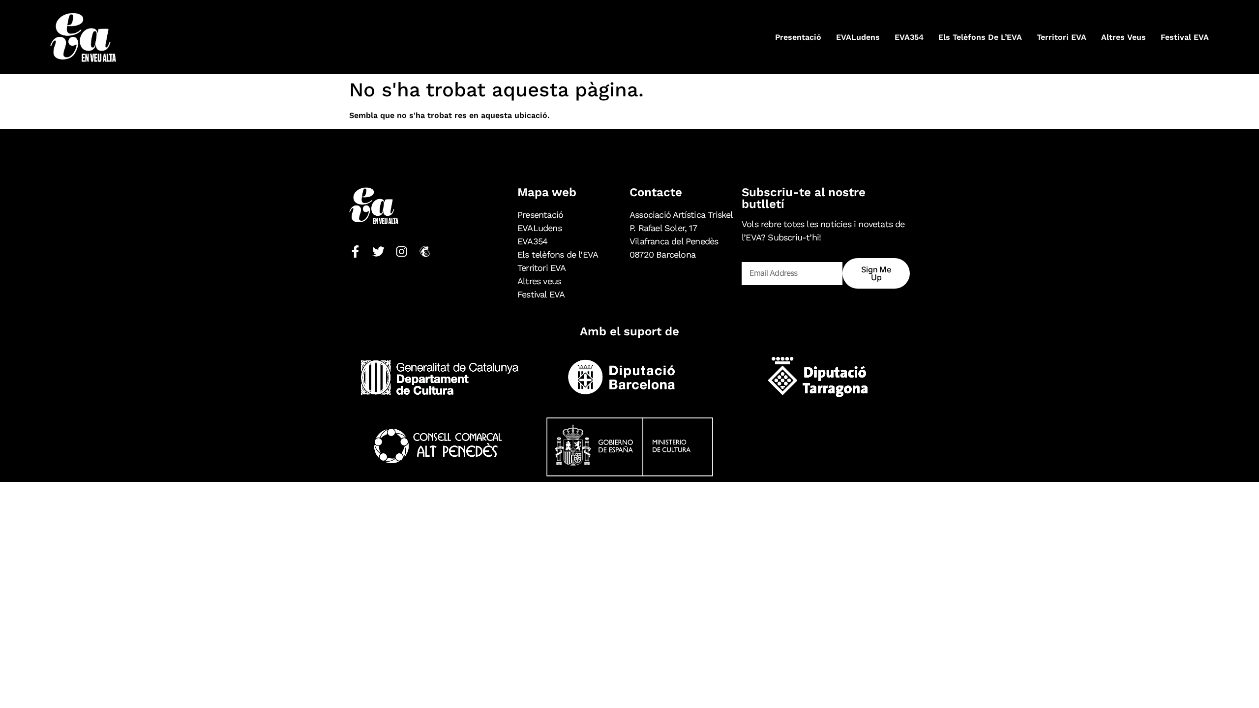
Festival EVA (1185, 37)
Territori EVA (1061, 37)
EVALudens (858, 37)
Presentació (798, 37)
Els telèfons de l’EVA (980, 37)
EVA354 (909, 37)
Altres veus (1123, 37)
